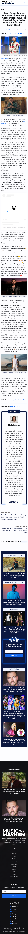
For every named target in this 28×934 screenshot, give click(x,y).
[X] (10, 33)
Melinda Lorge (14, 425)
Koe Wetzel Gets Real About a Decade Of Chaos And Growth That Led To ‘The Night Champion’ (14, 791)
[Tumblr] (13, 33)
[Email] (23, 33)
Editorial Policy (7, 928)
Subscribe (14, 655)
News (2, 9)
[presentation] (14, 564)
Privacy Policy (15, 928)
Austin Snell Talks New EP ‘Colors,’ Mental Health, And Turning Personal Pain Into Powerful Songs (14, 602)
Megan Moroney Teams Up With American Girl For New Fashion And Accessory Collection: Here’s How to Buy (14, 742)
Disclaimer (17, 929)
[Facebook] (8, 33)
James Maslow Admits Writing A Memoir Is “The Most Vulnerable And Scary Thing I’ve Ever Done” (14, 689)
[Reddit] (18, 33)
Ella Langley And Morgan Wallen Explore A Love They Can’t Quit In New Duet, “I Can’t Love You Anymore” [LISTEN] (14, 630)
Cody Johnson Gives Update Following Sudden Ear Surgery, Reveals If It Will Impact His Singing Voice (13, 517)
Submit (14, 896)
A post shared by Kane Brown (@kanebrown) (14, 227)
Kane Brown (5, 59)
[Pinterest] (21, 33)
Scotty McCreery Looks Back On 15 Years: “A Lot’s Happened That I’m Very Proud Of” (14, 575)
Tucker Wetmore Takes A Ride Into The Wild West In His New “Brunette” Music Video (14, 530)
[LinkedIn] (16, 33)
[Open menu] (24, 2)
